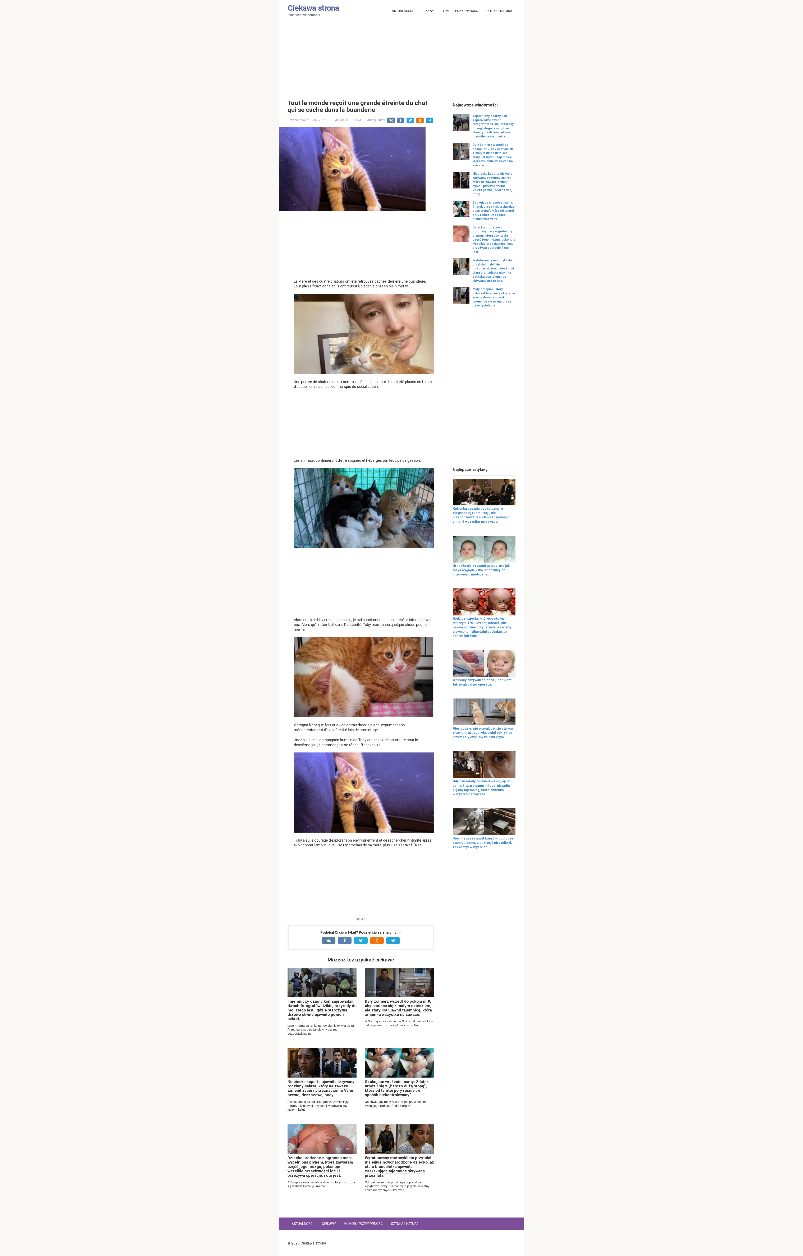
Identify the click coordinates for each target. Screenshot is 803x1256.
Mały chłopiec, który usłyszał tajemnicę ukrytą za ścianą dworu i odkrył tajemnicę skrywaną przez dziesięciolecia (494, 297)
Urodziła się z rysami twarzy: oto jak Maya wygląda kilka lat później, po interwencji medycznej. (481, 570)
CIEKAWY (427, 11)
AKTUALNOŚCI (402, 11)
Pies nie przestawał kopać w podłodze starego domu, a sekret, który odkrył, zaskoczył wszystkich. (483, 842)
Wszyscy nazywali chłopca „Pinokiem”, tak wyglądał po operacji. (483, 682)
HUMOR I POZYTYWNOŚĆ (459, 11)
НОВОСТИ (353, 120)
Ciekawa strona (313, 8)
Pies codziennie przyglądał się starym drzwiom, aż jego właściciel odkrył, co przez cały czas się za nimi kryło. (483, 733)
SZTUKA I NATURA (499, 11)
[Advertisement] (401, 57)
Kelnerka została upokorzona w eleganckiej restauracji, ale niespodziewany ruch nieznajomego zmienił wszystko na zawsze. (481, 515)
